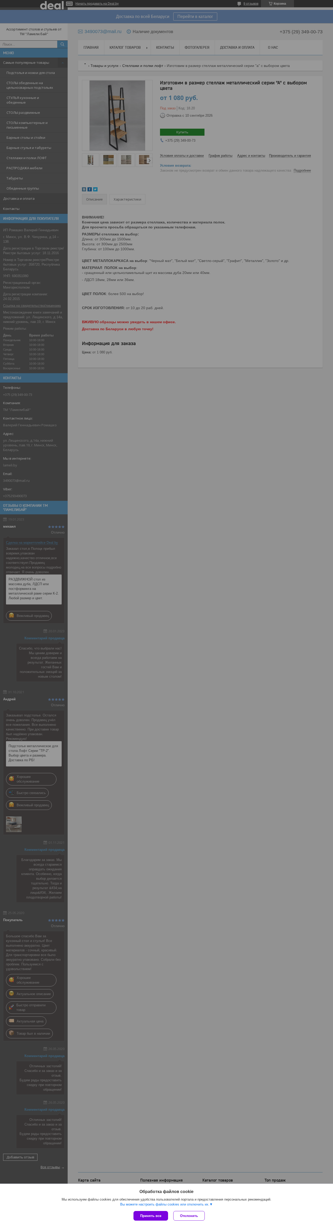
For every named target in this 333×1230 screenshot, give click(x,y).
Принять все (150, 1216)
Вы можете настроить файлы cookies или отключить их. (164, 1204)
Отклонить (189, 1216)
